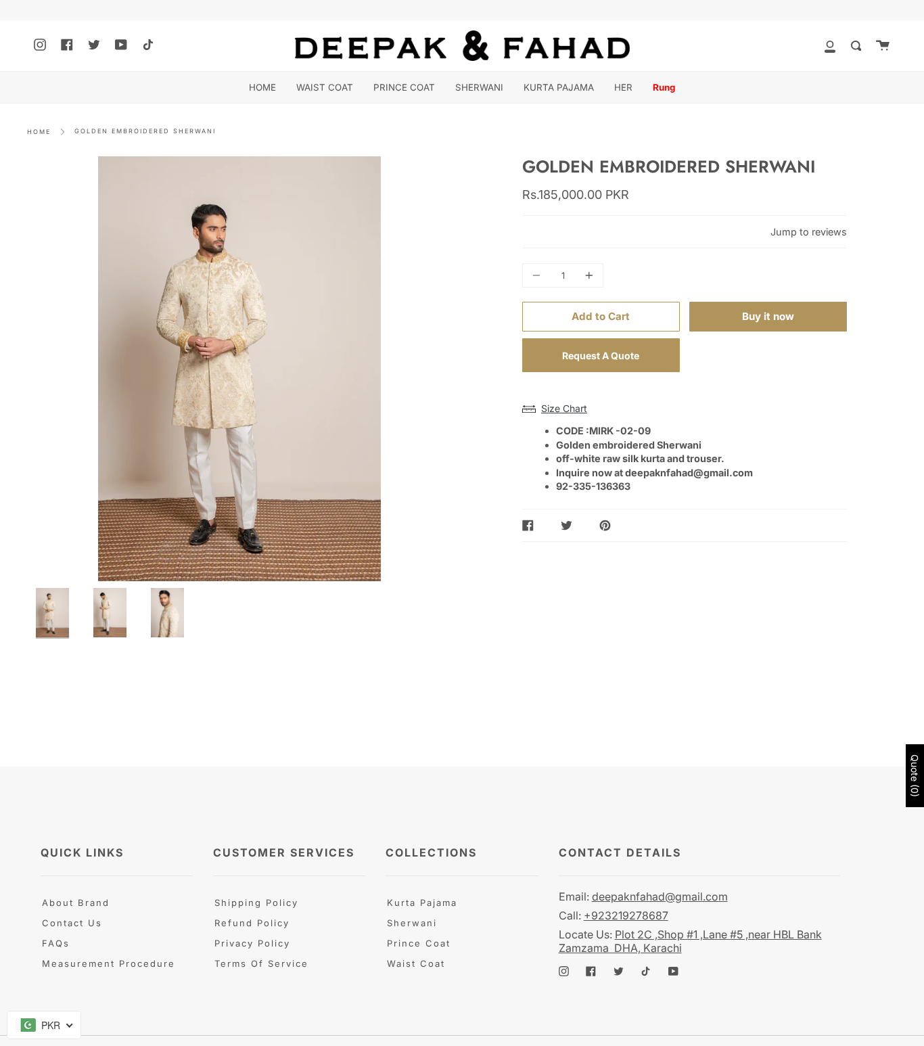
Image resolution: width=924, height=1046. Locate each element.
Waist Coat (416, 963)
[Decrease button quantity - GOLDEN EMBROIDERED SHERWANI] (538, 275)
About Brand (76, 902)
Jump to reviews (808, 231)
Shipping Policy (256, 902)
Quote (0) (915, 775)
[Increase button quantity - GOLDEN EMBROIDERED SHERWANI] (587, 275)
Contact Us (72, 922)
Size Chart (564, 408)
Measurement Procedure (108, 963)
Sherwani (412, 922)
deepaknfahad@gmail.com (660, 896)
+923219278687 (626, 915)
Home (39, 131)
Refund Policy (252, 922)
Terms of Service (261, 963)
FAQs (56, 943)
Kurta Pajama (422, 902)
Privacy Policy (252, 943)
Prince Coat (419, 943)
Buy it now (768, 316)
